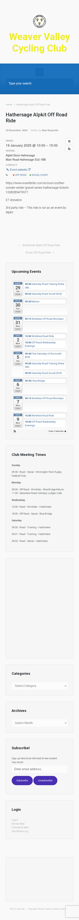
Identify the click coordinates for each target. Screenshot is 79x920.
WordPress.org (20, 831)
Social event (39, 174)
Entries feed (18, 823)
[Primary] (39, 72)
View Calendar (56, 431)
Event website (18, 169)
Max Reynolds (50, 130)
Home (9, 104)
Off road (20, 174)
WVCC (13, 909)
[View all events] (69, 141)
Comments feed (20, 827)
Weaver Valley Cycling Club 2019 (53, 909)
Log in (15, 819)
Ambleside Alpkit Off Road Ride (41, 245)
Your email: (18, 762)
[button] (69, 149)
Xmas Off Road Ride (38, 252)
